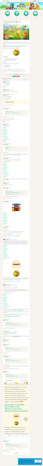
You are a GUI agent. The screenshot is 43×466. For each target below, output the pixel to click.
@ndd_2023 (5, 136)
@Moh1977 (5, 133)
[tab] (21, 18)
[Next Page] (28, 79)
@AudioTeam (5, 333)
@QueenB (8, 83)
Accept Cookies (38, 460)
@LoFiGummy (14, 333)
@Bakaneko (5, 167)
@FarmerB (5, 170)
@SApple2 (5, 127)
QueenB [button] (6, 284)
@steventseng (5, 173)
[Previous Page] (26, 79)
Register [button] (18, 76)
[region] (30, 461)
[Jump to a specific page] (29, 79)
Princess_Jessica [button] (7, 89)
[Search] (32, 1)
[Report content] (28, 21)
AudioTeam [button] (6, 23)
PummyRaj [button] (16, 24)
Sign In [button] (14, 76)
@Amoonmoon (5, 130)
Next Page (16, 453)
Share (4, 72)
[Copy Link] (18, 24)
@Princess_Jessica (6, 139)
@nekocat (5, 176)
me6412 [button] (6, 331)
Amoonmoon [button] (7, 201)
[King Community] (21, 1)
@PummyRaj (10, 333)
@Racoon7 (5, 164)
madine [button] (6, 339)
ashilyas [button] (6, 182)
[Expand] (16, 115)
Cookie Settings (38, 463)
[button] (4, 24)
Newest (6, 79)
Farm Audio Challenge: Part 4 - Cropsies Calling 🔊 (11, 281)
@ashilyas (15, 196)
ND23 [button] (6, 81)
